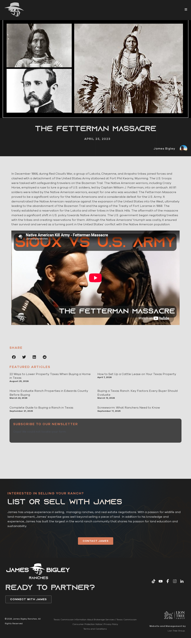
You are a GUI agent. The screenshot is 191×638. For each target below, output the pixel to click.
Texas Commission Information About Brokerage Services (84, 619)
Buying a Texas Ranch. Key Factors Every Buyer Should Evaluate (137, 393)
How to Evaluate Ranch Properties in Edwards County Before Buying (49, 393)
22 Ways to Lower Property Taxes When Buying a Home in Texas (50, 376)
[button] (186, 9)
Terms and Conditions (95, 628)
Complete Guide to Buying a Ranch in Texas (41, 408)
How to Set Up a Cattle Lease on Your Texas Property (136, 374)
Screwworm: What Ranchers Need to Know (128, 408)
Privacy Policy (111, 624)
